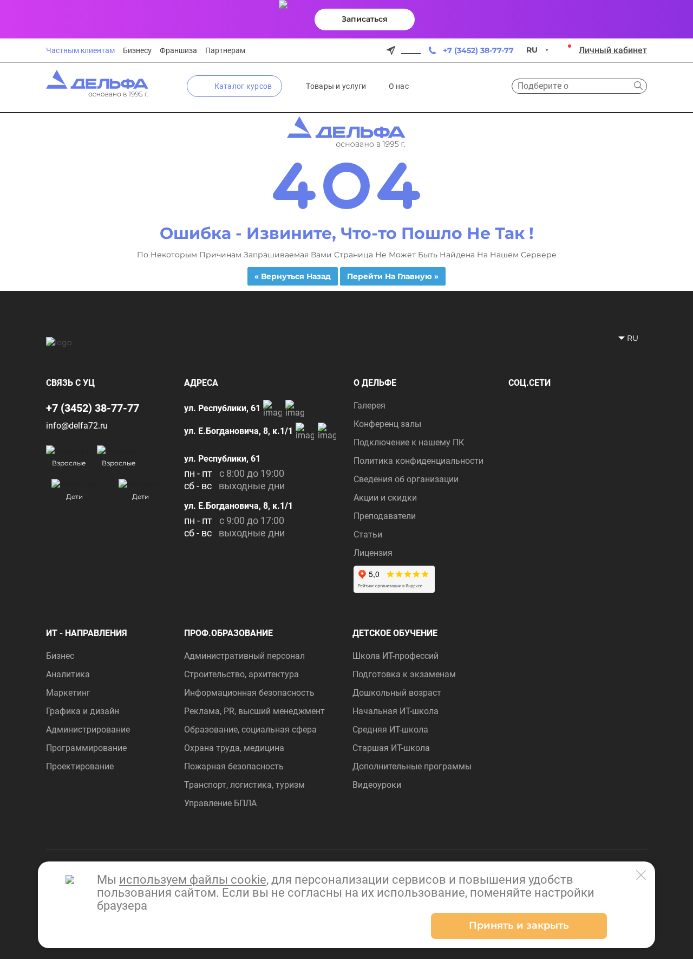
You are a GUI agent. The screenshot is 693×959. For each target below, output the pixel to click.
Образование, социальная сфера (250, 729)
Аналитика (68, 674)
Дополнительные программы (412, 766)
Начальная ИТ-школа (395, 711)
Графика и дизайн (82, 711)
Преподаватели (385, 516)
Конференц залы (387, 424)
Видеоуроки (376, 785)
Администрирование (88, 729)
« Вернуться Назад (292, 276)
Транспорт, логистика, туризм (244, 785)
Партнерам (225, 50)
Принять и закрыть (519, 925)
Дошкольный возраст (396, 693)
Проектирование (80, 766)
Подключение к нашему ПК (409, 442)
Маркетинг (68, 693)
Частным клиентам (80, 50)
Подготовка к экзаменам (404, 674)
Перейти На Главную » (393, 276)
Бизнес (60, 656)
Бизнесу (137, 50)
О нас (399, 86)
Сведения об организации (406, 479)
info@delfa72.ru (77, 425)
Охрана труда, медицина (234, 748)
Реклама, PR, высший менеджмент (254, 711)
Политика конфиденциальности (418, 461)
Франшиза (178, 50)
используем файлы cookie (192, 879)
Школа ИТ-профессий (395, 656)
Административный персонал (244, 656)
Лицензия (373, 553)
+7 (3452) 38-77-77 (478, 50)
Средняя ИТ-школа (390, 729)
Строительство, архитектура (241, 674)
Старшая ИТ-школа (391, 748)
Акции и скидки (385, 498)
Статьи (368, 534)
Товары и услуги (336, 86)
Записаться (365, 19)
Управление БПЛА (220, 803)
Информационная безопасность (249, 693)
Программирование (86, 748)
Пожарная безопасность (234, 766)
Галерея (369, 405)
